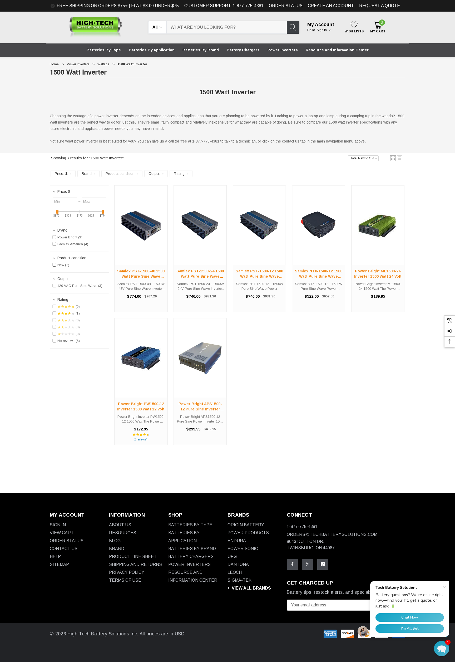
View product (378, 230)
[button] (393, 158)
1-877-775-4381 (302, 526)
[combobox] (227, 27)
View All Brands (251, 588)
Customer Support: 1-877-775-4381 (224, 5)
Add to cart (140, 230)
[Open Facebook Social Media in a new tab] (292, 564)
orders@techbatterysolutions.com (332, 534)
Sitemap (59, 564)
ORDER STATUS (286, 5)
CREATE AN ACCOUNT (331, 5)
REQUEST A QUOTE (379, 5)
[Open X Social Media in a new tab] (307, 564)
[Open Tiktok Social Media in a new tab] (322, 564)
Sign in (322, 30)
